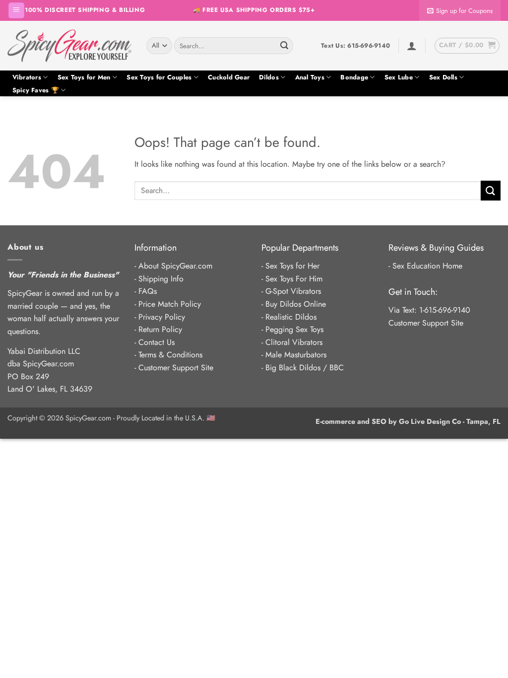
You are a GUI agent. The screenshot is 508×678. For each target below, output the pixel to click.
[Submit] (284, 45)
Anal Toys (309, 77)
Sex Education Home (427, 265)
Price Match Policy (169, 304)
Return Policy (160, 329)
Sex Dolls (443, 77)
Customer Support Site (175, 367)
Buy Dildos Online (295, 304)
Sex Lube (398, 77)
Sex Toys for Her (292, 265)
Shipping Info (161, 278)
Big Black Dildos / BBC (304, 367)
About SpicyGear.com (175, 265)
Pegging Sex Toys (294, 329)
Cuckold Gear (229, 77)
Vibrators (26, 77)
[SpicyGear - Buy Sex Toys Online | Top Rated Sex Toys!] (69, 45)
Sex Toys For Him (293, 278)
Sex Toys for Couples (159, 77)
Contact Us (156, 342)
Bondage (354, 77)
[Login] (412, 46)
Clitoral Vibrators (293, 342)
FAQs (147, 291)
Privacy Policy (161, 317)
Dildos (269, 77)
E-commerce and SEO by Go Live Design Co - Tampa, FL (408, 421)
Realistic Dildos (291, 317)
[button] (16, 10)
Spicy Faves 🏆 (35, 90)
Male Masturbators (295, 354)
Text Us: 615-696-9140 (355, 45)
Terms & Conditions (170, 354)
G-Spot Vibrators (293, 291)
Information (155, 247)
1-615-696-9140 (444, 310)
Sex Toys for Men (84, 77)
